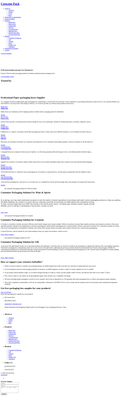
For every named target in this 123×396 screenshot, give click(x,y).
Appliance (11, 47)
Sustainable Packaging (11, 48)
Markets (7, 36)
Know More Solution (7, 234)
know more (4, 212)
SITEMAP (4, 375)
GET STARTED (6, 292)
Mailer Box (11, 22)
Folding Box (12, 26)
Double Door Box (14, 33)
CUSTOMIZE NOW (7, 76)
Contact (7, 50)
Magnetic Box (12, 31)
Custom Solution (10, 19)
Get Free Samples (6, 53)
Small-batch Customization (13, 17)
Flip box (11, 27)
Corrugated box (13, 29)
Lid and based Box (14, 34)
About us (7, 8)
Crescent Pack (10, 3)
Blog (9, 15)
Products (7, 21)
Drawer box (12, 24)
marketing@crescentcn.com (13, 304)
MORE (3, 115)
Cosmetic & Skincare (14, 38)
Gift (9, 40)
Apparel (10, 41)
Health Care (12, 45)
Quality (10, 12)
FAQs (10, 14)
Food (10, 43)
